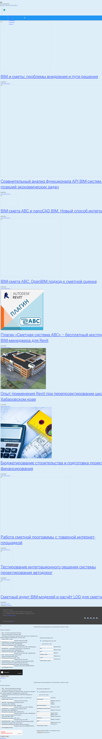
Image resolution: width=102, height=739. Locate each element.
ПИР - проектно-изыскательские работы (11, 654)
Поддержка (11, 22)
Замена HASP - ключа (7, 639)
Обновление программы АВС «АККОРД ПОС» (13, 651)
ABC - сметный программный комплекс (11, 632)
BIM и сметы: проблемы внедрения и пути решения (49, 76)
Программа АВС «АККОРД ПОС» (10, 710)
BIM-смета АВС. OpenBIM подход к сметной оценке (49, 281)
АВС (13, 621)
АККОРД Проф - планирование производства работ (14, 642)
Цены (10, 17)
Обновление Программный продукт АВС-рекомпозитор (15, 664)
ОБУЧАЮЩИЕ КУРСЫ (7, 667)
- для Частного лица (46, 643)
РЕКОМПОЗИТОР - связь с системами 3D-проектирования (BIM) (18, 661)
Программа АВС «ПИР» (7, 716)
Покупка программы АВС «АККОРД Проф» (12, 643)
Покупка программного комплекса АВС (11, 634)
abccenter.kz (3, 738)
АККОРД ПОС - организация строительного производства (16, 648)
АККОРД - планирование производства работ (13, 702)
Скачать (11, 18)
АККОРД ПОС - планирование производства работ (14, 708)
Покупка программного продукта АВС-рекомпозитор (14, 662)
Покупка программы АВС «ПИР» (10, 656)
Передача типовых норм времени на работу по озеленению (16, 697)
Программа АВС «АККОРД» (8, 704)
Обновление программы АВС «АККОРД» (12, 705)
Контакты (11, 24)
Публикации (12, 20)
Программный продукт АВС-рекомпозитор (12, 722)
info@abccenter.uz (11, 615)
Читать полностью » (5, 83)
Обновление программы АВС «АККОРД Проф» (13, 645)
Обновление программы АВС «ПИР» (11, 658)
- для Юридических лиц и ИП (48, 640)
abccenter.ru (3, 677)
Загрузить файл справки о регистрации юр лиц (48, 730)
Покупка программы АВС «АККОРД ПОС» (12, 650)
